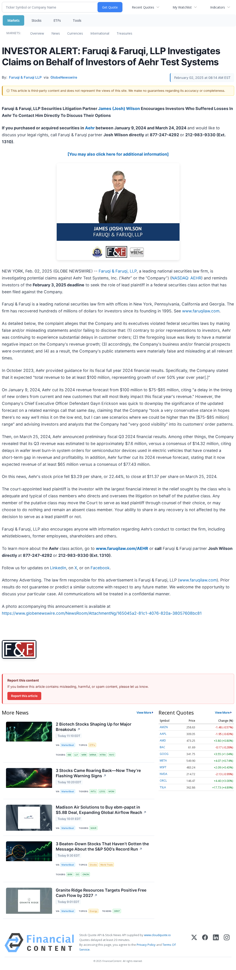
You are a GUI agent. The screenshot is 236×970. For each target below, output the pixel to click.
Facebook (100, 567)
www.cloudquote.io (157, 935)
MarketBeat (68, 745)
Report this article (24, 696)
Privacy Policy (146, 945)
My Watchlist (182, 7)
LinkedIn (58, 567)
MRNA (93, 754)
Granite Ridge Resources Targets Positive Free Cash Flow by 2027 (101, 893)
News (55, 33)
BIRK (70, 874)
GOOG (164, 754)
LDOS (102, 791)
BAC (162, 747)
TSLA (163, 787)
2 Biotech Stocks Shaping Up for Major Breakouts (93, 727)
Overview (37, 33)
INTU (93, 791)
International (99, 33)
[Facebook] (205, 943)
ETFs (57, 20)
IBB (69, 754)
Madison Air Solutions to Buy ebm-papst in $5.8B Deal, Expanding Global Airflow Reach (101, 810)
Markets (13, 20)
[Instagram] (226, 943)
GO (77, 874)
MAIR (93, 828)
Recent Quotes (143, 7)
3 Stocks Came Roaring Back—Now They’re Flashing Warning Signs (98, 773)
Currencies (75, 33)
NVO (111, 754)
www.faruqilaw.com (200, 311)
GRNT (117, 911)
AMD (163, 740)
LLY (76, 754)
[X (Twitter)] (194, 943)
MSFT (163, 767)
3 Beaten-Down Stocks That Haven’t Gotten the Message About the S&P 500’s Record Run (102, 846)
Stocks (36, 20)
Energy (93, 911)
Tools (77, 20)
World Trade (106, 864)
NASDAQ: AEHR (186, 278)
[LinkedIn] (216, 943)
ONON (86, 874)
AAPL (163, 734)
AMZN (164, 727)
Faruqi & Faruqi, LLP (118, 271)
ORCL (163, 781)
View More (144, 712)
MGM (111, 791)
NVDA (163, 774)
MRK (84, 754)
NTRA (103, 754)
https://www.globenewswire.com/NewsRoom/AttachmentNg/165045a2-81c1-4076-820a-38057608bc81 (102, 613)
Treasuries (124, 33)
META (163, 760)
